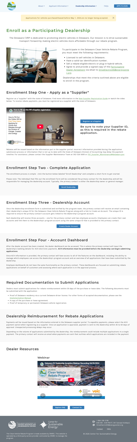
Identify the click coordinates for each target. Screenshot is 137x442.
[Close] (113, 18)
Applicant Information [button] (58, 6)
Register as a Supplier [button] (92, 121)
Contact (100, 429)
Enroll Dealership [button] (68, 187)
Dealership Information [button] (85, 6)
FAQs (106, 6)
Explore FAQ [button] (60, 407)
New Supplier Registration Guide (93, 98)
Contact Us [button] (77, 407)
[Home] (12, 6)
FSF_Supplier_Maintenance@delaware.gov (106, 154)
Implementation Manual (20, 298)
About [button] (40, 6)
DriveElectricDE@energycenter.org (110, 425)
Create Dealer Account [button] (68, 226)
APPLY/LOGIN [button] (122, 6)
